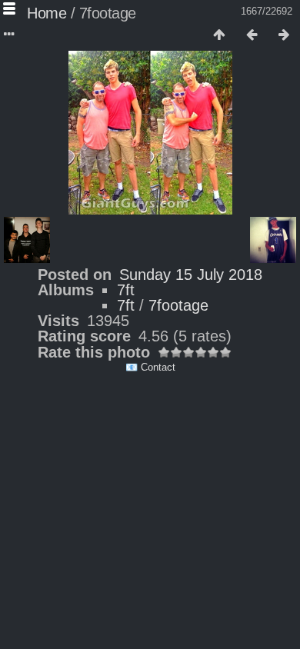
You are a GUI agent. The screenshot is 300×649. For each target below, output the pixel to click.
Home (46, 13)
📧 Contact (150, 367)
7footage (178, 305)
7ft (126, 289)
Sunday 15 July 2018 (190, 274)
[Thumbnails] (219, 35)
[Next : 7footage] (284, 35)
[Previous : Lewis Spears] (251, 35)
